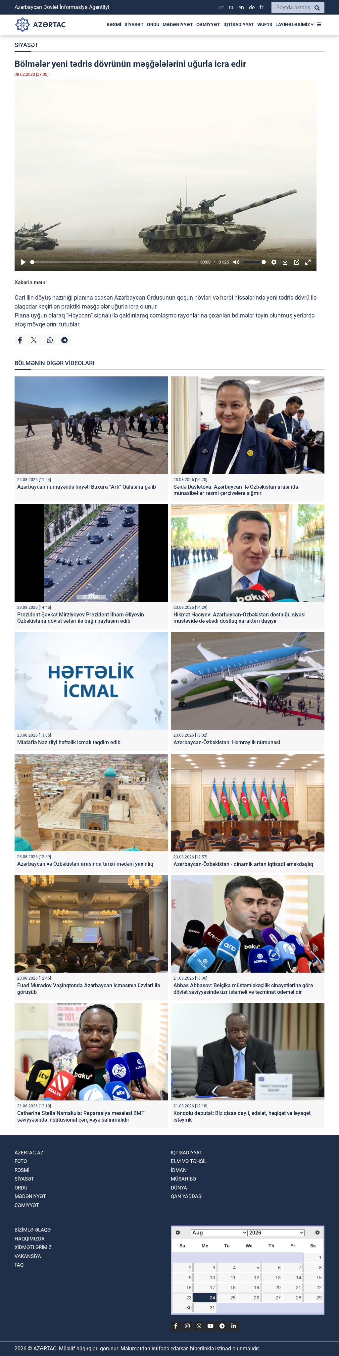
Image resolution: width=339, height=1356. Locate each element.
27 (278, 1297)
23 (189, 1297)
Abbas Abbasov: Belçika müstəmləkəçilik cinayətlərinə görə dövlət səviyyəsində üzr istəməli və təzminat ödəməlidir (243, 988)
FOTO (21, 1161)
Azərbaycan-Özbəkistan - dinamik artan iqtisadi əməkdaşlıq (243, 864)
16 (189, 1287)
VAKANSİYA (28, 1256)
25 (233, 1297)
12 (256, 1277)
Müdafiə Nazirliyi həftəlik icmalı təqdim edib (69, 742)
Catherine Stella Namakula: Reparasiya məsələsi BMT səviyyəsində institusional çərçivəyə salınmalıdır (81, 1116)
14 (298, 1277)
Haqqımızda (30, 1239)
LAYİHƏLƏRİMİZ (293, 24)
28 (298, 1297)
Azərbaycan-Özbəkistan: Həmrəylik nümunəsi (226, 742)
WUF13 (264, 24)
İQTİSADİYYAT (238, 24)
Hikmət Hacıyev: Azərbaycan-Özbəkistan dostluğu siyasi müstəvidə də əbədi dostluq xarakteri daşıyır (239, 617)
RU (231, 7)
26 (256, 1297)
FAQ (19, 1265)
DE (252, 7)
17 (212, 1287)
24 (212, 1297)
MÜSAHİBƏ (183, 1179)
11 (233, 1277)
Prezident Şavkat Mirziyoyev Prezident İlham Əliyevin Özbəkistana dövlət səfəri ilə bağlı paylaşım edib (80, 617)
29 (319, 1297)
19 (256, 1287)
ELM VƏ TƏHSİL (189, 1161)
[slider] (114, 262)
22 (319, 1287)
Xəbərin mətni (31, 282)
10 (212, 1277)
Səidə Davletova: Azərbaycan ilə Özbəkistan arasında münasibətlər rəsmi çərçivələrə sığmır (235, 490)
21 (298, 1287)
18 (233, 1287)
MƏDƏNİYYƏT (178, 24)
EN (241, 7)
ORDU (153, 24)
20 (278, 1287)
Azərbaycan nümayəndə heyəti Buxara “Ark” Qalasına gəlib (86, 487)
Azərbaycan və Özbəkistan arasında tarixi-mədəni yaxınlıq (85, 864)
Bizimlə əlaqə (33, 1230)
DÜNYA (179, 1188)
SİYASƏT (134, 24)
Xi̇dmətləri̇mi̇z (33, 1247)
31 (212, 1307)
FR (261, 7)
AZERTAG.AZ (29, 1153)
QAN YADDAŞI (187, 1196)
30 (189, 1307)
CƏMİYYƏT (208, 24)
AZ (221, 7)
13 (278, 1277)
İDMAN (179, 1170)
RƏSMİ (114, 24)
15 (319, 1277)
